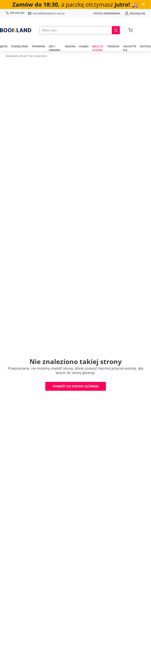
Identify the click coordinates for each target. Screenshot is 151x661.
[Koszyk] (130, 30)
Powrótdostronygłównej (76, 386)
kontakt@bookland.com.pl (49, 13)
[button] (116, 30)
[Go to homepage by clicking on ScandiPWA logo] (15, 30)
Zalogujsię (137, 13)
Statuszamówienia (106, 13)
